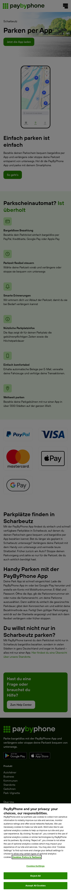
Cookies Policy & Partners (26, 857)
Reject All (35, 875)
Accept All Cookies (35, 885)
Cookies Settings (35, 866)
